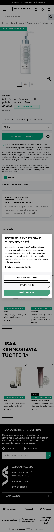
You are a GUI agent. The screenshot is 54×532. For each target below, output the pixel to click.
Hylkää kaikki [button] (27, 285)
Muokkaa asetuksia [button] (27, 278)
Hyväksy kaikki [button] (27, 293)
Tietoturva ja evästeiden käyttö (18, 267)
